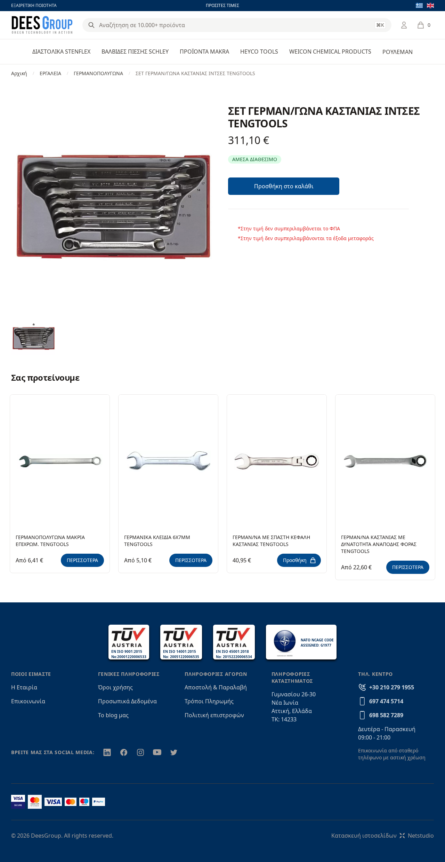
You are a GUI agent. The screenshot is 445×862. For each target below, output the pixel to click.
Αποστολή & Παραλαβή (216, 687)
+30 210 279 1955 (391, 687)
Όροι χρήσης (115, 687)
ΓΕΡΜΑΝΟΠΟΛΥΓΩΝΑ (98, 73)
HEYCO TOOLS (259, 51)
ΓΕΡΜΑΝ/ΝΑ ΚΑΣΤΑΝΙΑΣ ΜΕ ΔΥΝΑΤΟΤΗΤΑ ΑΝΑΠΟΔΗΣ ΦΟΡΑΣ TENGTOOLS (378, 544)
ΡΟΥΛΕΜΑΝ (397, 52)
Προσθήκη (295, 560)
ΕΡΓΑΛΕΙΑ (50, 73)
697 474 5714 (386, 701)
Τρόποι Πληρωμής (209, 701)
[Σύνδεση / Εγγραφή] (404, 25)
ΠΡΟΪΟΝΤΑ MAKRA (204, 51)
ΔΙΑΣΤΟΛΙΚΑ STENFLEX (61, 51)
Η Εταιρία (24, 687)
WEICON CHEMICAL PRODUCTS (330, 51)
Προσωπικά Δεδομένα (127, 701)
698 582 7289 (386, 715)
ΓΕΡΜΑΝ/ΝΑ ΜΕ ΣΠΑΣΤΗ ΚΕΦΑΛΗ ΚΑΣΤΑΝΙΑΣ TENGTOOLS (271, 540)
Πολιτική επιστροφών (214, 715)
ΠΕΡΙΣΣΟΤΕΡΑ (82, 560)
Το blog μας (113, 715)
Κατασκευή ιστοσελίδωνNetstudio (382, 835)
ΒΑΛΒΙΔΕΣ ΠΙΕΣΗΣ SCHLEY (135, 51)
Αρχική (19, 73)
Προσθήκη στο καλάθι (284, 186)
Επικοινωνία (28, 701)
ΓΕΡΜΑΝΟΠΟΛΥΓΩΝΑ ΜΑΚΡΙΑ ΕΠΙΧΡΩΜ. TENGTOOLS (50, 540)
